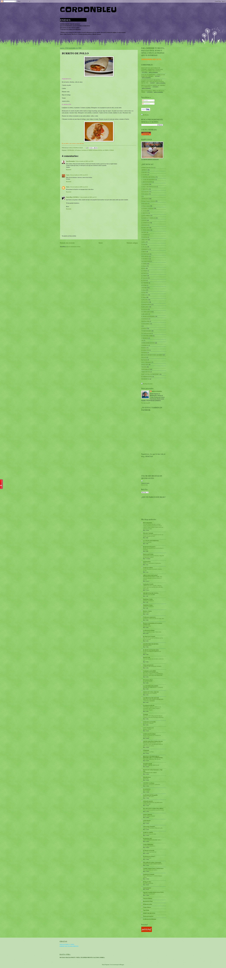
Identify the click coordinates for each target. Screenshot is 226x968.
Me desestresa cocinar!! (149, 856)
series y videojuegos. (146, 362)
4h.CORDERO (144, 283)
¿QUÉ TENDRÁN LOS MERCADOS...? (152, 840)
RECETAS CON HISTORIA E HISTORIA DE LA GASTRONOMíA (153, 757)
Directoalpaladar (147, 523)
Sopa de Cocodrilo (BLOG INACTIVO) (153, 892)
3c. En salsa (144, 247)
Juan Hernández (70, 161)
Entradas (145, 100)
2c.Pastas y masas (145, 206)
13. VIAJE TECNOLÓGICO (148, 179)
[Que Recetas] (145, 115)
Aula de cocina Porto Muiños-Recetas (153, 741)
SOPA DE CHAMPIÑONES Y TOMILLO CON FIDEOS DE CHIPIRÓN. (153, 75)
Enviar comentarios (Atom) (73, 246)
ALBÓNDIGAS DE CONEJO (150, 772)
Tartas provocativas (148, 916)
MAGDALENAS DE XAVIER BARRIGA (152, 864)
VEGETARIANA (145, 369)
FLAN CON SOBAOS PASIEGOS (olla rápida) (152, 652)
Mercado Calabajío (148, 533)
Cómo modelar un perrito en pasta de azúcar (153, 810)
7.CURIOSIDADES (146, 331)
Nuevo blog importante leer (149, 852)
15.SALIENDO (145, 184)
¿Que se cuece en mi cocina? (150, 575)
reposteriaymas (147, 888)
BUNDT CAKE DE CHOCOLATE (151, 765)
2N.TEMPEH (144, 235)
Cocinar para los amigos (149, 734)
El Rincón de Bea (147, 904)
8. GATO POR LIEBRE (147, 336)
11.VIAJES (144, 174)
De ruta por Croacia (147, 681)
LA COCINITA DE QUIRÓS (150, 686)
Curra (67, 175)
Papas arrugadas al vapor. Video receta (152, 632)
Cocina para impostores (149, 617)
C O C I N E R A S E (148, 728)
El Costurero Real (147, 680)
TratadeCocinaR (147, 764)
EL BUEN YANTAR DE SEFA (151, 650)
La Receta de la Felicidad (149, 919)
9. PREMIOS (144, 338)
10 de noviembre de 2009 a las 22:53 (79, 187)
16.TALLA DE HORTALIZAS (148, 187)
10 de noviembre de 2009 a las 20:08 (84, 161)
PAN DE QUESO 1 (147, 645)
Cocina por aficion (148, 568)
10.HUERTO (144, 172)
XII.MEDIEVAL (145, 379)
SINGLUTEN (144, 364)
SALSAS (143, 357)
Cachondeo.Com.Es (148, 584)
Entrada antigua (132, 243)
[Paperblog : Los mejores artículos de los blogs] (145, 110)
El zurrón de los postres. (149, 547)
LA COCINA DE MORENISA (151, 541)
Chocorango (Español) (149, 826)
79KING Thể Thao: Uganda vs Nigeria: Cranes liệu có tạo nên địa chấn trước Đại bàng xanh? (153, 587)
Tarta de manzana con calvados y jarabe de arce (153, 659)
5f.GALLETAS (145, 302)
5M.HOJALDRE (145, 321)
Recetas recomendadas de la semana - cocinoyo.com (153, 623)
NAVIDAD (144, 352)
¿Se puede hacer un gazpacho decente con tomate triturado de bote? (153, 535)
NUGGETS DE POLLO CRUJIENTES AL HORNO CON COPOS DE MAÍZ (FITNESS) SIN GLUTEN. (152, 81)
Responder (68, 169)
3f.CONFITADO (145, 254)
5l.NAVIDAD (144, 319)
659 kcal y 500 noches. (148, 796)
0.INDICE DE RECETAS (147, 167)
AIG (142, 340)
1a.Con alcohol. (145, 191)
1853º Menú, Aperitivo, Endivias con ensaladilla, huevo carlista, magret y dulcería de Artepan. (152, 708)
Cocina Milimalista (148, 844)
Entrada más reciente (67, 243)
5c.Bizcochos (144, 295)
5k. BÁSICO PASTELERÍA (148, 316)
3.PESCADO (144, 239)
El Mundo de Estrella (148, 850)
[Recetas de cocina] (146, 931)
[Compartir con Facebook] (95, 148)
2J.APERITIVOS (145, 223)
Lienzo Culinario (147, 814)
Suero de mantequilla (148, 883)
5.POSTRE (144, 288)
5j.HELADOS (144, 314)
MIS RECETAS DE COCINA (150, 593)
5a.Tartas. (143, 290)
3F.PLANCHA (144, 256)
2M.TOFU (143, 232)
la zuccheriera (146, 789)
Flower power (146, 822)
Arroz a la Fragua (147, 858)
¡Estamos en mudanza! (148, 600)
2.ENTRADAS (70, 150)
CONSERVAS (144, 345)
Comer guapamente (148, 665)
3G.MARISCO (145, 259)
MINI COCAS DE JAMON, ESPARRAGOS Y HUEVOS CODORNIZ (153, 700)
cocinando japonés (148, 801)
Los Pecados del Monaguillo (150, 795)
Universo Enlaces (147, 898)
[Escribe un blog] (91, 148)
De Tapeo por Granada (149, 636)
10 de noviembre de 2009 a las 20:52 (79, 175)
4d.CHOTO (144, 273)
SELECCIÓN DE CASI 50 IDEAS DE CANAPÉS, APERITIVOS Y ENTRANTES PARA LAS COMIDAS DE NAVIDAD (152, 69)
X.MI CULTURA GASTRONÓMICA (150, 374)
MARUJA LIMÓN (148, 832)
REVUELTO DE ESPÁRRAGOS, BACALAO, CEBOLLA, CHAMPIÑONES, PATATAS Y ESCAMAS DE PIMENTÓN (153, 674)
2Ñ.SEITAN (144, 237)
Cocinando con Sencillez (149, 722)
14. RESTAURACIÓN (146, 182)
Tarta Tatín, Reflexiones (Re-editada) (152, 759)
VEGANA (143, 367)
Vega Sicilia (146, 910)
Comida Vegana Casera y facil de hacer (153, 868)
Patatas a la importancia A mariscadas (152, 563)
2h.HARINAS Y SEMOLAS (148, 218)
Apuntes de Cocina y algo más (151, 692)
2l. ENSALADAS (145, 230)
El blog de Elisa (147, 882)
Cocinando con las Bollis (149, 671)
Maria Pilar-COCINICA (72, 197)
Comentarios (146, 103)
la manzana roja (147, 838)
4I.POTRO (143, 285)
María (67, 187)
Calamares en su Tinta (148, 752)
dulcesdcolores (147, 777)
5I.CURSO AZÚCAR (146, 312)
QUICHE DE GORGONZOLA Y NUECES (153, 687)
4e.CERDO (105, 150)
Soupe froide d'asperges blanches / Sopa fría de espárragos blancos (153, 556)
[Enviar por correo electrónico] (90, 148)
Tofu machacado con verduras (150, 870)
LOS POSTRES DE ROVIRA (150, 644)
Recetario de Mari (148, 901)
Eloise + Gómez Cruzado (149, 816)
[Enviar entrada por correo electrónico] (86, 147)
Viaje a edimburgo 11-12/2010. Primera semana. (152, 876)
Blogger (122, 964)
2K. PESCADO (145, 227)
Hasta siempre (146, 790)
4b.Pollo (100, 150)
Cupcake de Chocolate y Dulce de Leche (153, 828)
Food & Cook (146, 657)
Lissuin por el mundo (148, 874)
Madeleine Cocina (148, 599)
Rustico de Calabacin (148, 723)
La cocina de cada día (148, 705)
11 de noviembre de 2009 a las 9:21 (88, 197)
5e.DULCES (144, 300)
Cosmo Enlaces (147, 907)
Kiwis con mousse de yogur (149, 834)
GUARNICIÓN (145, 350)
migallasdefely (147, 562)
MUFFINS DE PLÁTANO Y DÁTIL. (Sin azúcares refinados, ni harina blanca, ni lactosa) (152, 578)
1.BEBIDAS (144, 170)
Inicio (101, 243)
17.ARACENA (144, 189)
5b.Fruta (143, 292)
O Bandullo (146, 750)
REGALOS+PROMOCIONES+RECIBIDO (152, 355)
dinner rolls (146, 778)
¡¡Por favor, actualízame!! (149, 894)
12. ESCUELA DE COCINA (148, 177)
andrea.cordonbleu (73, 147)
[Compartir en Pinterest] (96, 148)
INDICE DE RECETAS (149, 913)
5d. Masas (143, 297)
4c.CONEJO (144, 271)
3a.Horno (143, 242)
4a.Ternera (95, 150)
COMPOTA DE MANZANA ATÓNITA (152, 666)
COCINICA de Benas (148, 783)
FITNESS (143, 348)
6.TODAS (111, 150)
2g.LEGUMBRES (145, 215)
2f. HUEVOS (144, 213)
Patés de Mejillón (147, 542)
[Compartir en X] (93, 148)
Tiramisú (145, 714)
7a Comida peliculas (146, 333)
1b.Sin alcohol (144, 194)
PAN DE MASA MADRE (149, 594)
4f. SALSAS (144, 278)
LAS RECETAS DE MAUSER (151, 698)
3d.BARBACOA (145, 249)
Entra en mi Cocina (148, 554)
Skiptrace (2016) (147, 729)
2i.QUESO (144, 220)
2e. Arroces (144, 211)
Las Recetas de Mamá (148, 630)
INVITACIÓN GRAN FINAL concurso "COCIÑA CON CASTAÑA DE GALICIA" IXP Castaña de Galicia (153, 744)
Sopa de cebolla (147, 626)
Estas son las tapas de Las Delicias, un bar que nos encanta (153, 638)
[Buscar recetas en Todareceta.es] (146, 384)
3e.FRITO (143, 251)
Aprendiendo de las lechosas (150, 693)
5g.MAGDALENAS (146, 304)
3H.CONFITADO (145, 261)
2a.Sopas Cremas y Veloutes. (148, 201)
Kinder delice (146, 612)
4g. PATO (143, 280)
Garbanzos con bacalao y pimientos (151, 784)
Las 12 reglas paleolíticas (149, 846)
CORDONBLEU (88, 9)
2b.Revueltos (144, 203)
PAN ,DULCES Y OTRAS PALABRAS (153, 808)
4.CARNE (89, 150)
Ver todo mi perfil (145, 403)
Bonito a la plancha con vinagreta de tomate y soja (152, 736)
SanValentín (144, 360)
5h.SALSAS (144, 309)
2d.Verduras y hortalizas (81, 150)
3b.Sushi (143, 244)
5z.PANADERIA (145, 324)
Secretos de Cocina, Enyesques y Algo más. (152, 770)
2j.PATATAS (144, 225)
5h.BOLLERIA (145, 307)
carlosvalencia (147, 820)
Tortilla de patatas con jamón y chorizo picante (152, 569)
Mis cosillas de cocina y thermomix (152, 862)
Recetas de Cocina (144, 484)
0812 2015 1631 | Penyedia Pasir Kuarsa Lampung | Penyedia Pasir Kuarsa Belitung (153, 716)
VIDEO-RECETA (145, 372)
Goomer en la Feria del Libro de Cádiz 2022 (153, 618)
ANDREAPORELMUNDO (148, 343)
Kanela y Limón (147, 611)
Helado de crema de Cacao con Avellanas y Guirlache (153, 548)
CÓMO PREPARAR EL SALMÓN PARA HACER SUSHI (153, 803)
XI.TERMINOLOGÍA (146, 376)
